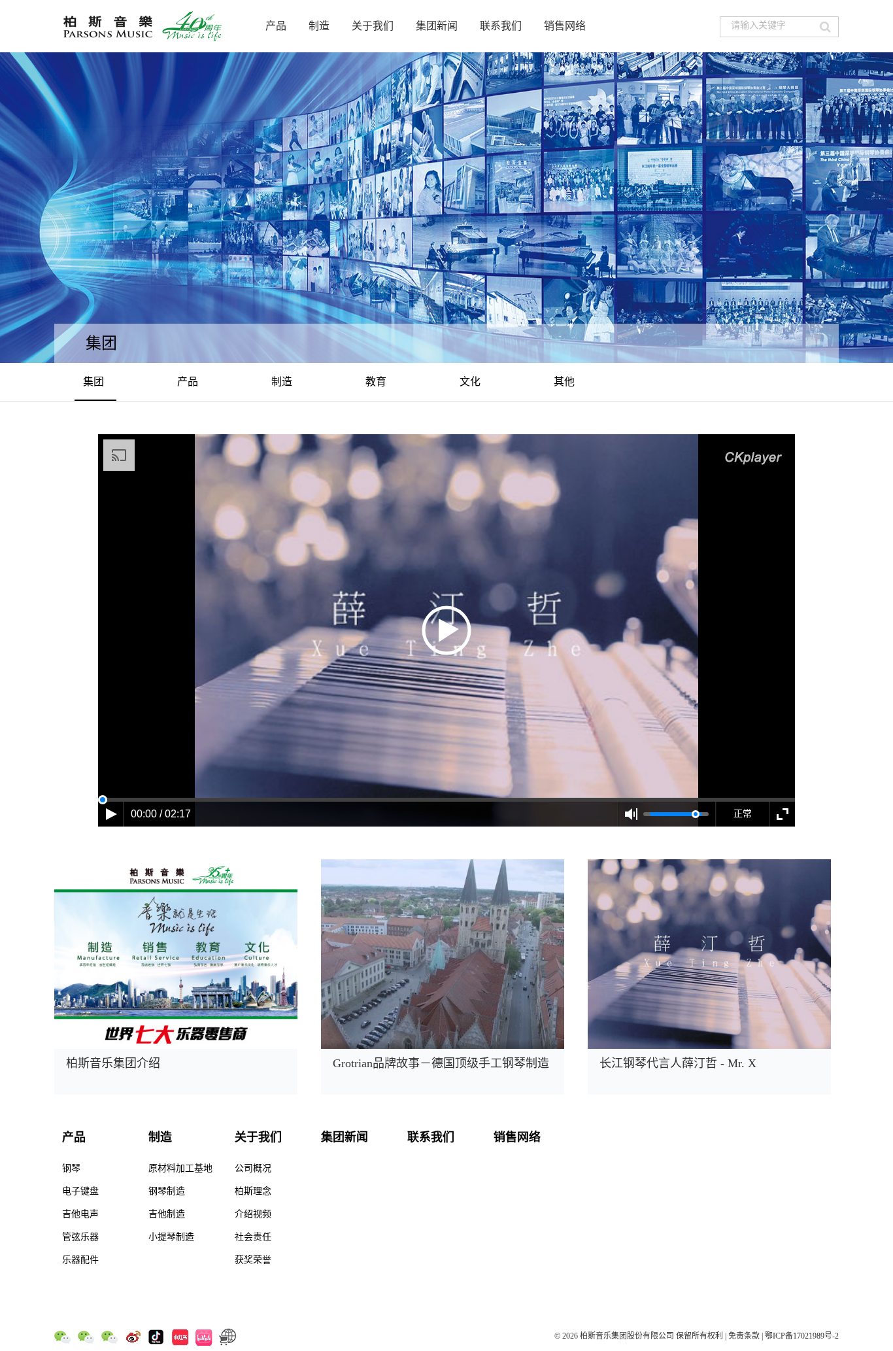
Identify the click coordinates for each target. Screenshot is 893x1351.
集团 (93, 381)
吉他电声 (80, 1214)
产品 (275, 25)
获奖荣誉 (253, 1260)
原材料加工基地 (180, 1168)
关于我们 (373, 25)
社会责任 (253, 1237)
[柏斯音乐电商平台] (228, 1336)
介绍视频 (253, 1214)
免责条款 (744, 1336)
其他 (564, 381)
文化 (470, 381)
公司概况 (253, 1168)
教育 (375, 381)
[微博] (133, 1336)
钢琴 (71, 1168)
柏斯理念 (253, 1191)
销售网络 (565, 25)
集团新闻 (437, 25)
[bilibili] (203, 1336)
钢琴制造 (166, 1191)
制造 (319, 25)
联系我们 (501, 25)
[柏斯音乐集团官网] (144, 26)
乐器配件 (80, 1260)
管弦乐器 (80, 1237)
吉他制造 (166, 1214)
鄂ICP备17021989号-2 (802, 1336)
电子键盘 (80, 1191)
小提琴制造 (171, 1237)
